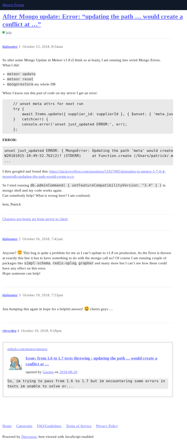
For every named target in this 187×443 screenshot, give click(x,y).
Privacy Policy (107, 426)
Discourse (29, 437)
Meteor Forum (13, 5)
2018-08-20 (68, 372)
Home (7, 426)
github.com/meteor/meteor (27, 349)
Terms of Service (79, 426)
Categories (24, 426)
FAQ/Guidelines (49, 426)
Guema (48, 372)
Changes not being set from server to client (35, 219)
